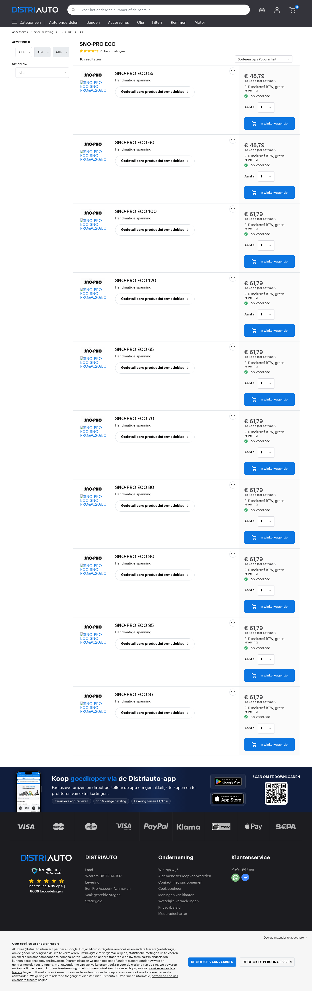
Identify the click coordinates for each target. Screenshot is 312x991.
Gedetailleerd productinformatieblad (153, 91)
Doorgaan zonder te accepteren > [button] (285, 937)
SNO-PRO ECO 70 (134, 418)
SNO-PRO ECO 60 (134, 142)
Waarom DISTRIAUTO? (103, 875)
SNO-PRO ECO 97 (134, 694)
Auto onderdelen (63, 22)
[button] (262, 9)
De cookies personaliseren (267, 962)
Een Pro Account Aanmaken (108, 888)
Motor (200, 22)
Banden (93, 22)
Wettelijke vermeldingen (178, 900)
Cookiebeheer (170, 888)
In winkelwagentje (274, 123)
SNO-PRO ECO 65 (134, 349)
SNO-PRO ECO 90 (134, 556)
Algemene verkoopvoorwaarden (184, 875)
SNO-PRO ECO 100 (136, 211)
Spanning (19, 63)
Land (89, 869)
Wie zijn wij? (168, 869)
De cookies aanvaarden (212, 962)
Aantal (249, 107)
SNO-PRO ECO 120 (135, 280)
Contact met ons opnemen (180, 882)
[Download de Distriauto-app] (228, 781)
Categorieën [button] (30, 22)
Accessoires (118, 22)
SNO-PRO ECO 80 (134, 487)
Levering (92, 882)
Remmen (178, 22)
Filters (157, 22)
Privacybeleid (169, 907)
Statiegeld (94, 900)
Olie (140, 22)
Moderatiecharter (172, 913)
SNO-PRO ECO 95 (134, 625)
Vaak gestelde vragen (103, 894)
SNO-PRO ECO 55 (134, 73)
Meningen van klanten (176, 894)
